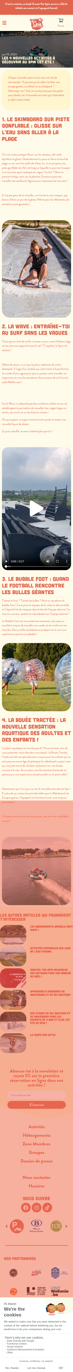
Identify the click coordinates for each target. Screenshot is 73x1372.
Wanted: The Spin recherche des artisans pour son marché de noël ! (50, 973)
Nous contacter (37, 1177)
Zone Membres (36, 1144)
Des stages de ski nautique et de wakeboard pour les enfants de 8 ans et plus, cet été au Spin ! (50, 1018)
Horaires (36, 1186)
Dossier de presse (36, 1161)
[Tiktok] (47, 1207)
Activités (36, 1126)
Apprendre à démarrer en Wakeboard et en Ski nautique (50, 993)
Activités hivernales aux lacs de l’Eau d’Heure (50, 949)
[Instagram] (36, 1207)
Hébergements (36, 1135)
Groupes (36, 1152)
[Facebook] (26, 1207)
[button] (36, 509)
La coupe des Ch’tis (42, 1034)
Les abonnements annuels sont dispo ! (51, 928)
